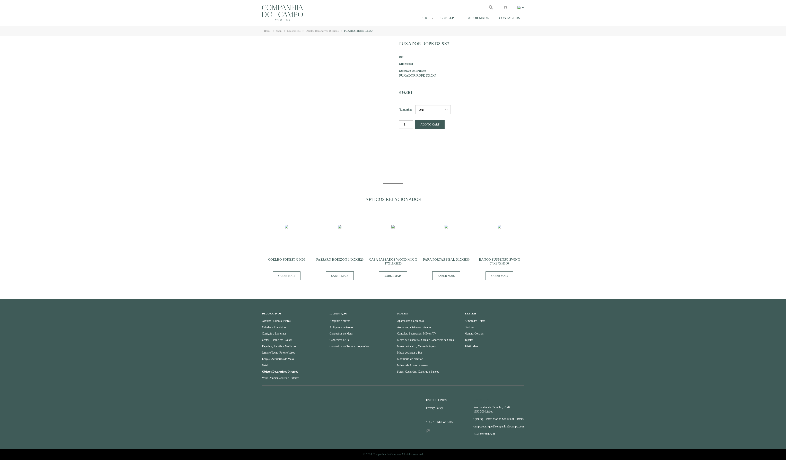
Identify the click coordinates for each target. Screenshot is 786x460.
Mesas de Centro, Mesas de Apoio (416, 346)
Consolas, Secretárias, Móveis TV (416, 333)
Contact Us (509, 18)
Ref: (401, 56)
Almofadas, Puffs (475, 320)
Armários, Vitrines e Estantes (414, 327)
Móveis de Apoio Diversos (412, 365)
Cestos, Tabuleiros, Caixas (277, 339)
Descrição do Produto (412, 70)
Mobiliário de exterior (410, 359)
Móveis (402, 313)
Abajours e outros (340, 320)
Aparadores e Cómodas (410, 320)
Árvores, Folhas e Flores (276, 320)
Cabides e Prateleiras (274, 327)
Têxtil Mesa (471, 346)
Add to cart (429, 124)
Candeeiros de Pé (339, 339)
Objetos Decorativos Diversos (322, 30)
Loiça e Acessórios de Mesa (278, 359)
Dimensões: (406, 63)
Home (267, 30)
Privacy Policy (434, 407)
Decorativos (293, 30)
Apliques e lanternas (341, 327)
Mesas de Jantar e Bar (409, 352)
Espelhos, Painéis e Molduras (279, 346)
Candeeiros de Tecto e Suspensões (349, 346)
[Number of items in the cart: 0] (505, 7)
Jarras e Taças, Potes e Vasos (278, 352)
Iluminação (338, 313)
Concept (448, 18)
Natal (265, 365)
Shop (426, 18)
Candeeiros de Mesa (341, 333)
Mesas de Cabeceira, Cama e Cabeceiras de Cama (425, 339)
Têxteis (470, 313)
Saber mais (286, 275)
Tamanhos (405, 109)
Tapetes (469, 339)
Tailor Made (477, 18)
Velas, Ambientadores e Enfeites (280, 378)
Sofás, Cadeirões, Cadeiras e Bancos (418, 371)
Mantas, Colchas (474, 333)
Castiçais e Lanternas (274, 333)
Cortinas (469, 327)
